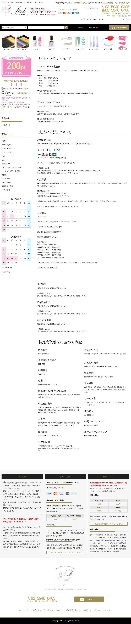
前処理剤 (5, 175)
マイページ (125, 19)
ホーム (22, 610)
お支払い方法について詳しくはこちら (65, 552)
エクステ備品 (7, 182)
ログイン (102, 19)
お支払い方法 (36, 610)
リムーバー (6, 160)
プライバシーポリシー (103, 610)
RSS (3, 272)
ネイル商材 (6, 190)
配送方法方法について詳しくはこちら (108, 524)
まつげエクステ (7, 145)
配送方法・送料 (54, 610)
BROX (4, 141)
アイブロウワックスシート (11, 167)
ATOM (8, 272)
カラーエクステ (7, 152)
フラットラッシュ (8, 148)
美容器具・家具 (7, 186)
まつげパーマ (7, 163)
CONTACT (90, 599)
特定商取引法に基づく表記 (77, 610)
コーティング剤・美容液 (11, 171)
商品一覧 (6, 125)
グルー (4, 156)
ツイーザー (6, 179)
